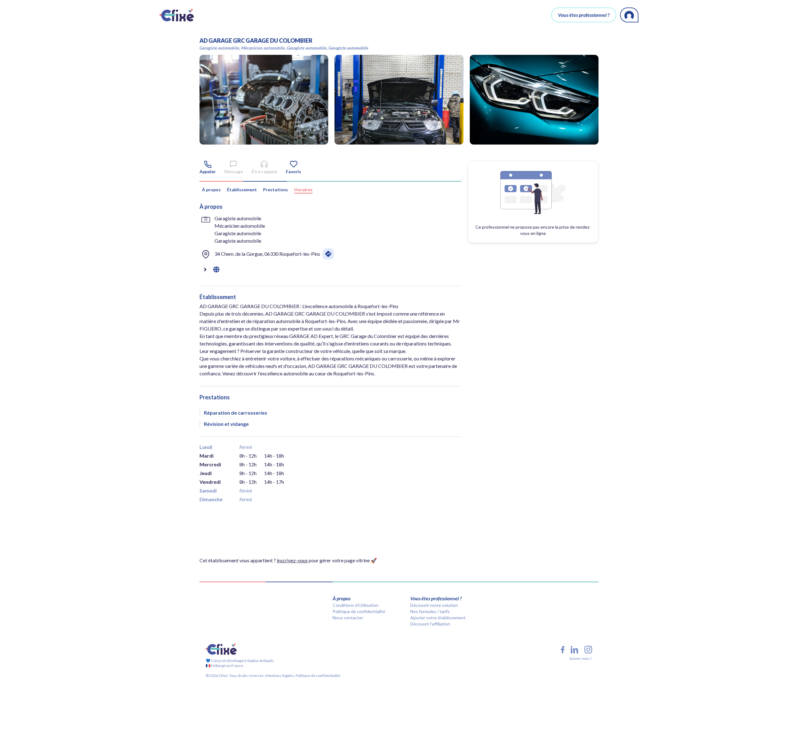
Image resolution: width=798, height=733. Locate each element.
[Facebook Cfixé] (563, 649)
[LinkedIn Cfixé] (574, 650)
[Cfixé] (177, 14)
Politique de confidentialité (359, 611)
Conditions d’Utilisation (355, 605)
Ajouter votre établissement (438, 617)
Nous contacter (348, 617)
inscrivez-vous (292, 560)
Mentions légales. (280, 675)
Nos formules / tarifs (430, 611)
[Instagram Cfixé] (588, 650)
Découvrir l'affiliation (430, 623)
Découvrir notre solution (434, 605)
